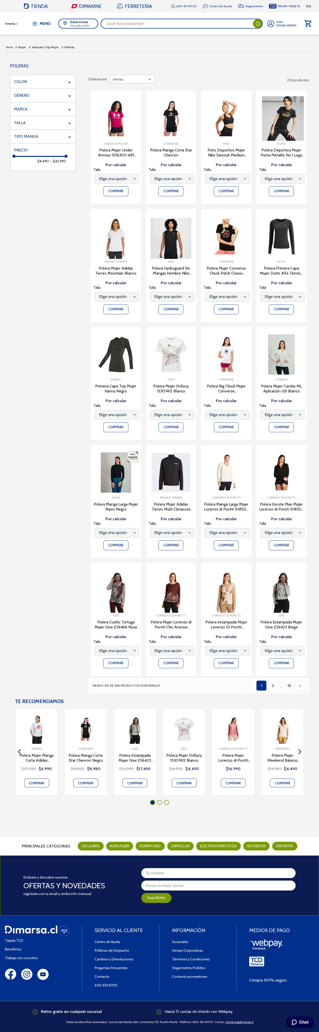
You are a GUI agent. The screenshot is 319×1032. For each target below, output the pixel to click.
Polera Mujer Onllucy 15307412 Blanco (184, 758)
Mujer (22, 47)
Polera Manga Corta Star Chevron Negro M (86, 758)
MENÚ (45, 23)
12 (289, 685)
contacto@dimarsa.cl (239, 1022)
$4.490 (43, 161)
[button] (43, 82)
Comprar (36, 783)
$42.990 (58, 161)
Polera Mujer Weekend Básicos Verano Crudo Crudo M (282, 758)
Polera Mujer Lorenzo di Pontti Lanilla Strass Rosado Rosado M (233, 758)
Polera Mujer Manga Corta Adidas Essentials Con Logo (36, 758)
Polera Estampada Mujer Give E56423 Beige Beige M (135, 758)
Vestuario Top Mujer (45, 47)
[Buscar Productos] (258, 23)
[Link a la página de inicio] (9, 47)
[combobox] (182, 24)
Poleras (69, 47)
